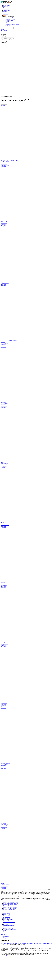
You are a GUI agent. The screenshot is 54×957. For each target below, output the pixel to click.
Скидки (5, 15)
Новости (5, 11)
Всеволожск (21, 943)
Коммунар (49, 943)
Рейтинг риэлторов (8, 928)
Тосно (45, 943)
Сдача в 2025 (6, 914)
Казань (7, 21)
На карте (3, 105)
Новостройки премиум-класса (10, 905)
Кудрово (26, 943)
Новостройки (6, 5)
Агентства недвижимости (9, 910)
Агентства (5, 12)
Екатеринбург (9, 20)
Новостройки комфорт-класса (10, 903)
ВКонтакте (6, 936)
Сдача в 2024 (6, 913)
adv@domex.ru (4, 934)
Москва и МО (9, 17)
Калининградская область (12, 24)
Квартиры (5, 6)
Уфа (7, 22)
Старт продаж (6, 918)
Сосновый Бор (40, 943)
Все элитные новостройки (9, 908)
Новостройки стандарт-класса (10, 902)
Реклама (5, 930)
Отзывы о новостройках (9, 922)
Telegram (5, 937)
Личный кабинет (7, 926)
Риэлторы (5, 14)
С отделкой (6, 920)
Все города (8, 25)
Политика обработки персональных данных (11, 955)
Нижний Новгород (10, 19)
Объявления (6, 9)
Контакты (5, 931)
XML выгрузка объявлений (10, 929)
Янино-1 (15, 943)
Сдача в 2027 (6, 917)
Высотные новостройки (9, 909)
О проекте (5, 924)
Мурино (11, 943)
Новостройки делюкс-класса (10, 907)
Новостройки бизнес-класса (10, 904)
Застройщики (6, 10)
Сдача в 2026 (6, 915)
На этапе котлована (8, 919)
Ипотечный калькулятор (9, 925)
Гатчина (30, 943)
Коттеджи (5, 7)
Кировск (34, 943)
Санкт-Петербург (5, 943)
